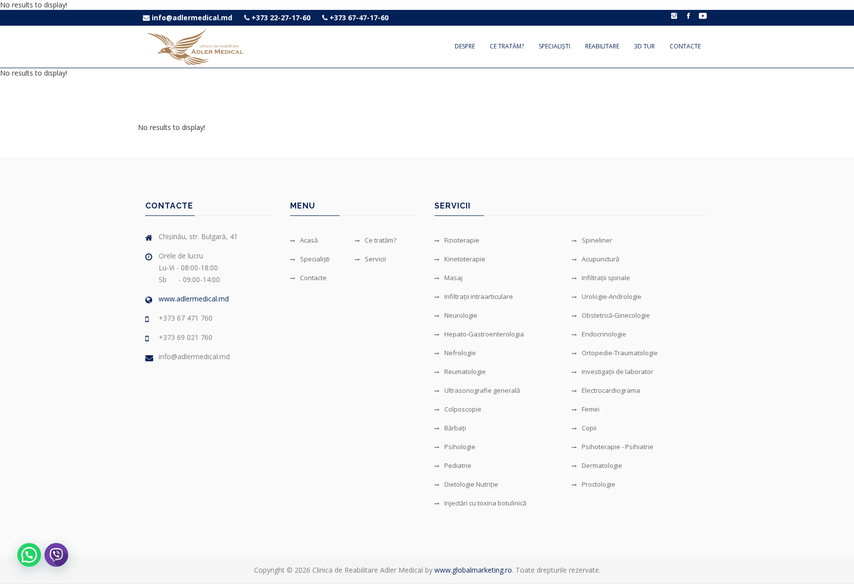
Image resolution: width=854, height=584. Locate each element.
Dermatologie (602, 465)
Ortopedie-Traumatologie (620, 352)
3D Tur (644, 46)
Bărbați (455, 427)
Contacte (685, 46)
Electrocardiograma (611, 390)
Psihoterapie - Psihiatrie (617, 446)
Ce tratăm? (507, 46)
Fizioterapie (461, 240)
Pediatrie (457, 465)
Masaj (453, 277)
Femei (590, 409)
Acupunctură (600, 258)
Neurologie (460, 315)
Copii (589, 427)
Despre (465, 46)
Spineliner (597, 240)
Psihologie (459, 446)
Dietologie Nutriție (471, 484)
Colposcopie (462, 409)
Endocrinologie (604, 334)
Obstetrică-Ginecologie (616, 315)
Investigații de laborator (617, 371)
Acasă (309, 240)
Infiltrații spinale (606, 277)
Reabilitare (602, 46)
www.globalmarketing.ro (473, 570)
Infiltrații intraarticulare (478, 296)
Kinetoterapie (464, 258)
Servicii (375, 258)
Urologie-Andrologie (611, 296)
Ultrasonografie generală (482, 390)
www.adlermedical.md (194, 298)
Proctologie (598, 484)
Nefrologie (460, 352)
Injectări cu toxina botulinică (485, 503)
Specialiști (554, 46)
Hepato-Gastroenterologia (484, 334)
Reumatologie (465, 371)
